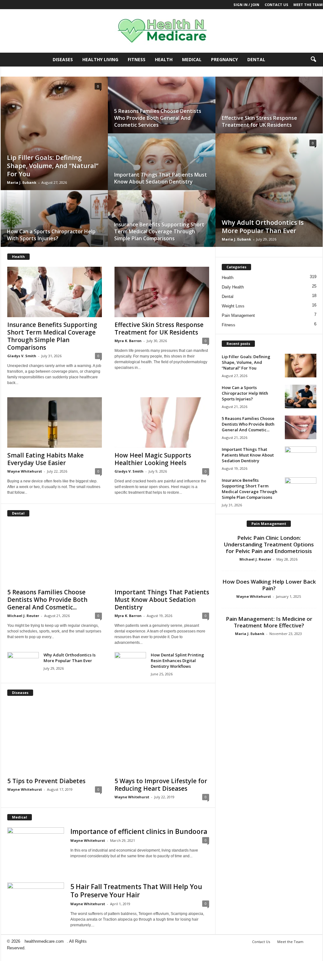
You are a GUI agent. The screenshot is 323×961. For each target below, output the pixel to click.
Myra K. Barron (128, 340)
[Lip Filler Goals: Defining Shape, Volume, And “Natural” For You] (54, 139)
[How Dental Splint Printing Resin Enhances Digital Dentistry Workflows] (130, 664)
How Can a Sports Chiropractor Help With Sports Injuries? (51, 235)
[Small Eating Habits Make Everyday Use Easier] (54, 422)
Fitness (136, 59)
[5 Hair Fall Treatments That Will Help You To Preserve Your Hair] (35, 903)
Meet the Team (308, 4)
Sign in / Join (246, 4)
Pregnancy (224, 59)
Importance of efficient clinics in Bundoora (138, 831)
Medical (192, 59)
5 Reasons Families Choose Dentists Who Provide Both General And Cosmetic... (47, 599)
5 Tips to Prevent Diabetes (46, 781)
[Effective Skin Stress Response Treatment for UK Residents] (269, 111)
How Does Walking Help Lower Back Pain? (269, 585)
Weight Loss (233, 306)
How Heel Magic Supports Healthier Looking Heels (153, 459)
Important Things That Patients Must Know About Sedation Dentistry (160, 178)
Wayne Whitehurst (24, 471)
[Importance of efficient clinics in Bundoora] (35, 839)
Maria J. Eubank (21, 182)
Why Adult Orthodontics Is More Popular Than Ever (263, 226)
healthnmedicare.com (44, 941)
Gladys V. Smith (21, 355)
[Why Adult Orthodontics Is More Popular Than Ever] (269, 196)
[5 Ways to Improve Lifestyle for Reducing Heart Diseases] (162, 738)
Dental (256, 59)
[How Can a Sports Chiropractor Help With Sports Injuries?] (54, 224)
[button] (313, 60)
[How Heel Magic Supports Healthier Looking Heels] (162, 422)
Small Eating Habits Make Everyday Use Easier (45, 459)
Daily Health (233, 287)
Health (164, 59)
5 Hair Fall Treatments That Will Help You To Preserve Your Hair (136, 890)
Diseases (63, 59)
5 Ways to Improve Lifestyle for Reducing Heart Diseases (161, 785)
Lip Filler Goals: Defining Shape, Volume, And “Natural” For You (52, 165)
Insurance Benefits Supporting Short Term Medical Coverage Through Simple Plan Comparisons (159, 231)
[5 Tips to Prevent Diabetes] (54, 738)
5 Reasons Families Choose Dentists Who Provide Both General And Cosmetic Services (157, 118)
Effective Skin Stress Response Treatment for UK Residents (259, 121)
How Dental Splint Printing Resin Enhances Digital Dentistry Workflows (177, 660)
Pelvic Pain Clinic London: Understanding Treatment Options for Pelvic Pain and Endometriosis (269, 544)
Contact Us (276, 4)
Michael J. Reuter (23, 615)
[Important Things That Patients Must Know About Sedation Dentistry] (161, 168)
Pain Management (238, 315)
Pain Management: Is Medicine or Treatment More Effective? (269, 622)
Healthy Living (100, 59)
